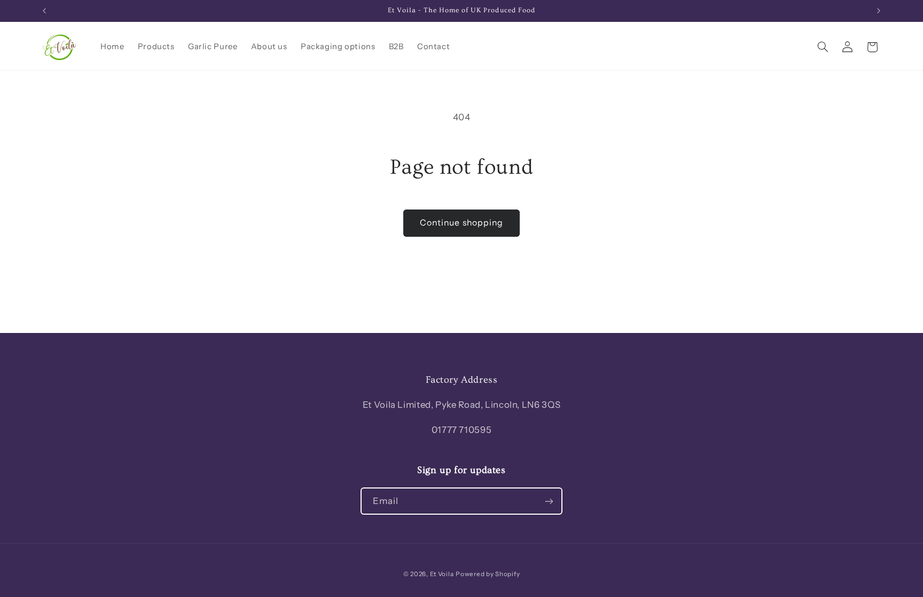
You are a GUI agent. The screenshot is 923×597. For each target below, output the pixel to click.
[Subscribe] (549, 501)
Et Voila (442, 574)
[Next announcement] (878, 10)
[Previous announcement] (44, 10)
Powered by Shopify (488, 574)
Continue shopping (461, 223)
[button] (822, 47)
